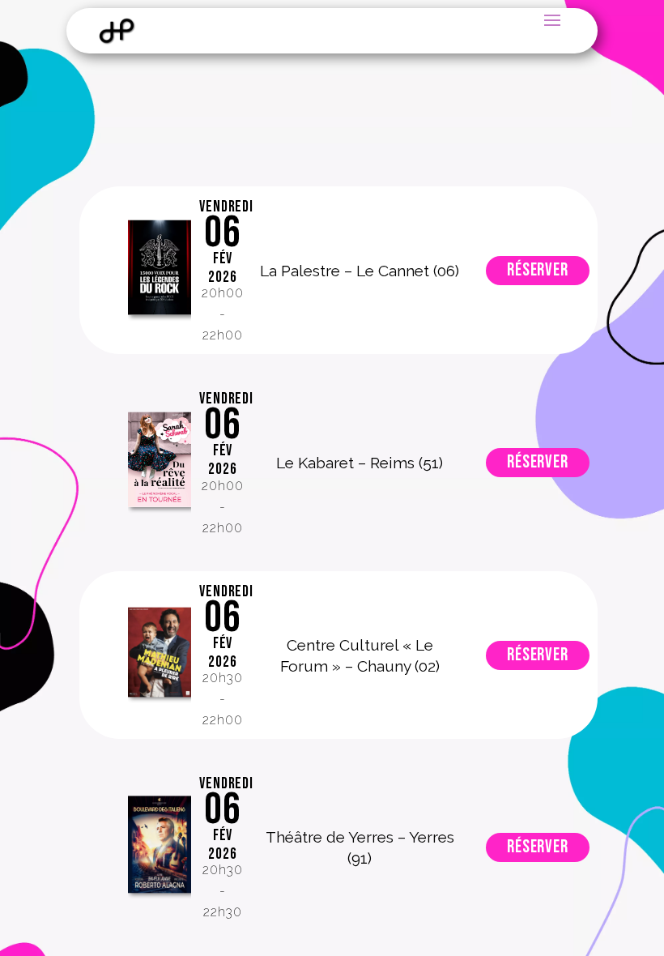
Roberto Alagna (159, 847)
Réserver (537, 270)
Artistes (159, 270)
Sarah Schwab (159, 463)
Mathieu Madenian (159, 655)
